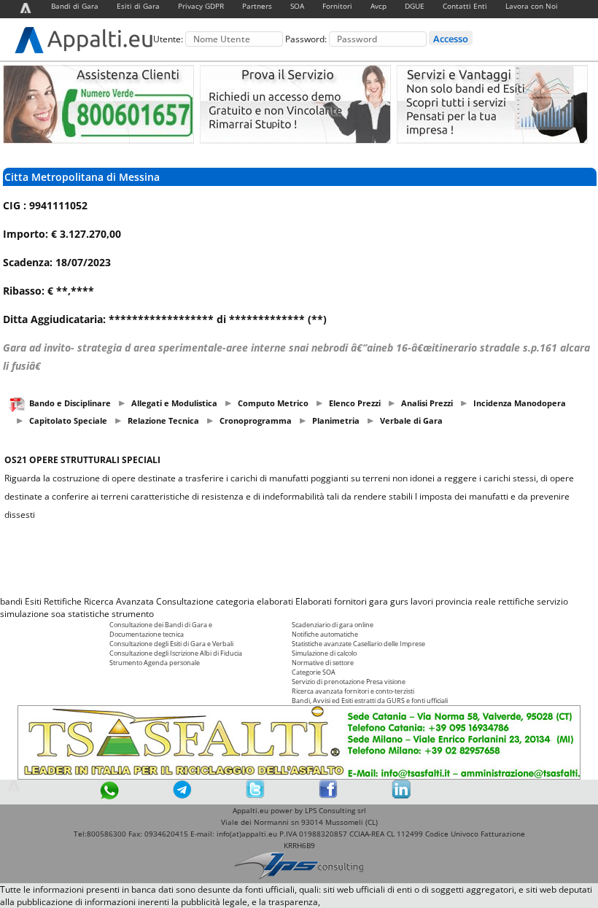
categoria (235, 601)
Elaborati (313, 601)
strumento (133, 614)
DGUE (414, 6)
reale (485, 601)
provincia (454, 601)
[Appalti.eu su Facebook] (328, 795)
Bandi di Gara (74, 6)
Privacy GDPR (201, 6)
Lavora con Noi (531, 6)
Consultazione (185, 601)
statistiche (88, 614)
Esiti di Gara (138, 6)
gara (378, 601)
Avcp (378, 6)
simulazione (24, 614)
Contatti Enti (465, 6)
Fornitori (337, 6)
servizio (552, 601)
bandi (11, 601)
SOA (297, 6)
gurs (399, 601)
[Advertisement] (299, 558)
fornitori (350, 601)
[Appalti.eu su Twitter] (255, 795)
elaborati (275, 601)
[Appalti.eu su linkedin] (401, 795)
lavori (422, 601)
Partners (257, 6)
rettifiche (516, 601)
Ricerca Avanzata (119, 601)
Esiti (33, 601)
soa (58, 614)
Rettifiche (63, 601)
